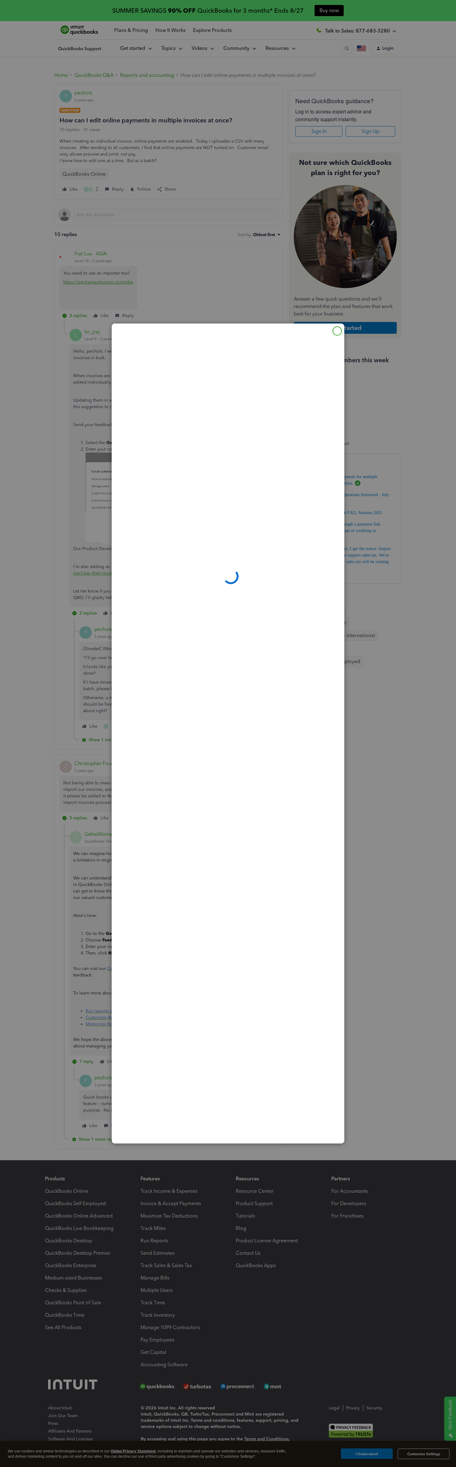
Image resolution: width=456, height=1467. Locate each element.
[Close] (337, 331)
